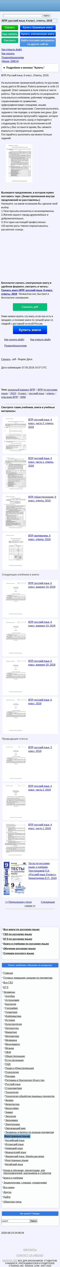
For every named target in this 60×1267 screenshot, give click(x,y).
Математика (12, 1036)
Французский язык (15, 1152)
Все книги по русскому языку (21, 929)
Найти (6, 1197)
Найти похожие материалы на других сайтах (37, 42)
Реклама (10, 1076)
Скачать (10, 27)
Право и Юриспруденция (19, 1068)
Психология (12, 1072)
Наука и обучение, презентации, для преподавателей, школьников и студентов (27, 1171)
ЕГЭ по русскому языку (17, 939)
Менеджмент (12, 1044)
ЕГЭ (5, 987)
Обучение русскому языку (19, 948)
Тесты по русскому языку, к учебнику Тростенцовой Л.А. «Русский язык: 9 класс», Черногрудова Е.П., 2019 (42, 870)
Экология (10, 1116)
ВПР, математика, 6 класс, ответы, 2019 (39, 537)
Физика (9, 1100)
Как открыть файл (12, 49)
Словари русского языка (18, 953)
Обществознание (15, 1056)
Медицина (11, 1040)
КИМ (23, 397)
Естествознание (14, 1060)
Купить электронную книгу (37, 34)
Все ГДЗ (8, 982)
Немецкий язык (14, 1148)
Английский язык (14, 1140)
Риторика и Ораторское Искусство (24, 1080)
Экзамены (9, 992)
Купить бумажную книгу (38, 27)
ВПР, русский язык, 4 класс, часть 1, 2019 (40, 826)
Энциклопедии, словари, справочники (25, 1182)
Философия (12, 1108)
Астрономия (12, 1000)
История (10, 1020)
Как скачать (8, 53)
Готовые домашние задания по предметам (27, 978)
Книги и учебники (13, 1178)
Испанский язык (14, 1144)
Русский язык (12, 1084)
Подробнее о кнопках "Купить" (25, 67)
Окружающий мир (15, 1128)
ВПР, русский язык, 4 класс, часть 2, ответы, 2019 (41, 423)
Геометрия (11, 1012)
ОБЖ (8, 1052)
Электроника (12, 1124)
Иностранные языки (16, 1160)
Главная (8, 973)
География (11, 1008)
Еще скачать (10, 34)
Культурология (13, 1024)
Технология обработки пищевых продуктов (29, 1096)
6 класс (22, 393)
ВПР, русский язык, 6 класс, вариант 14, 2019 (41, 585)
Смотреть (10, 40)
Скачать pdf (30, 307)
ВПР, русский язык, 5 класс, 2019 (40, 749)
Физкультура (12, 1104)
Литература (12, 1028)
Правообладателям (15, 345)
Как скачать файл (14, 339)
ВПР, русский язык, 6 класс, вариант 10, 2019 (41, 663)
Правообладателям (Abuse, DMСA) (13, 59)
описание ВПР (9, 397)
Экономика (11, 1120)
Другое (7, 1192)
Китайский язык (14, 1164)
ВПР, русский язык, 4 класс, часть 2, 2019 (40, 788)
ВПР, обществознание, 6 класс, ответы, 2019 (42, 499)
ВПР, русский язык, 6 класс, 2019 (40, 701)
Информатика (13, 1016)
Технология (11, 1092)
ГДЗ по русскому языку (17, 934)
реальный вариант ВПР (21, 389)
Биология (10, 1004)
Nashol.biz (9, 1260)
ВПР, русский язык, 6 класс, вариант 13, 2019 (41, 624)
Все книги (8, 1187)
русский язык (36, 393)
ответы (50, 393)
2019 (13, 393)
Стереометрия (13, 1088)
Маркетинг (11, 1032)
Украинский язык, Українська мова (24, 1156)
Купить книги (30, 330)
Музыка (9, 1048)
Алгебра (10, 996)
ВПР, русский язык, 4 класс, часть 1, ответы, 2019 (41, 462)
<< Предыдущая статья (18, 902)
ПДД (7, 1064)
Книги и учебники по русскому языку (26, 943)
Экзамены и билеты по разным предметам (29, 1132)
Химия (9, 1112)
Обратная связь (12, 1201)
